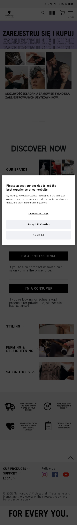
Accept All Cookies (38, 224)
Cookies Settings (38, 213)
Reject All (38, 235)
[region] (38, 210)
